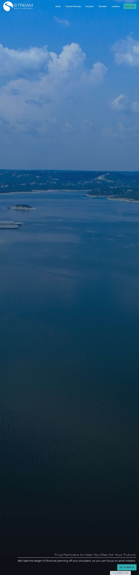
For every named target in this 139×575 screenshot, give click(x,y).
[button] (58, 6)
